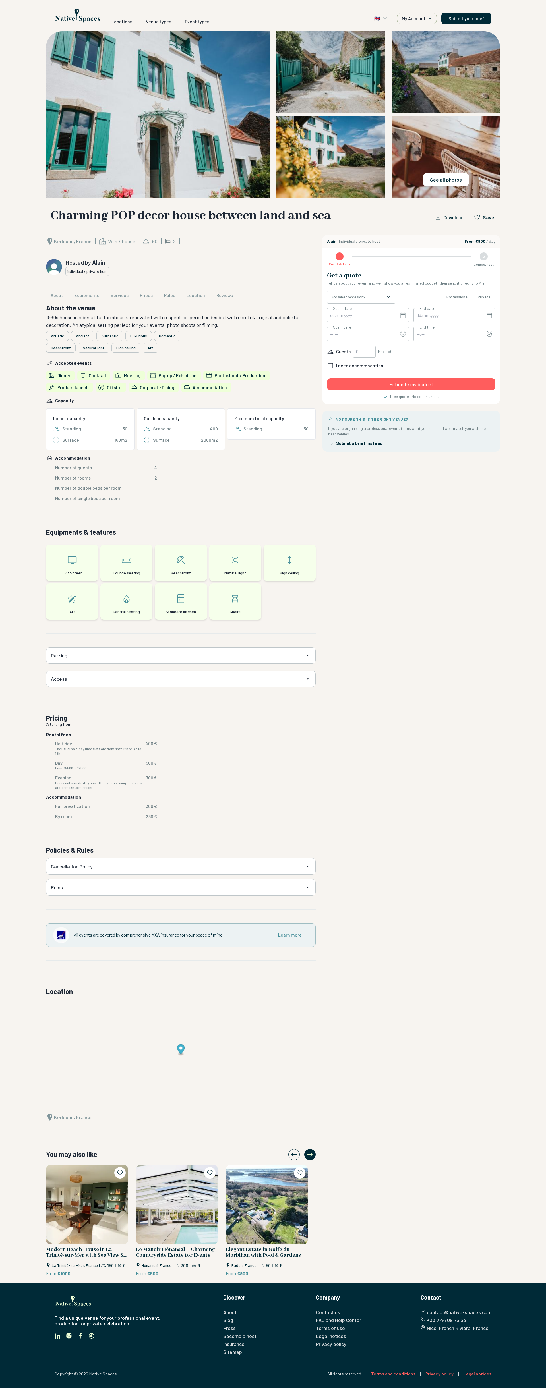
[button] (273, 114)
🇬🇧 (377, 18)
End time (427, 327)
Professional (457, 296)
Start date (342, 308)
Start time (342, 327)
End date (427, 308)
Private (484, 296)
